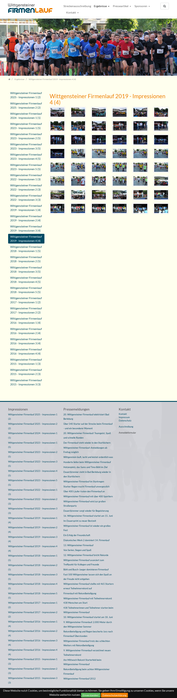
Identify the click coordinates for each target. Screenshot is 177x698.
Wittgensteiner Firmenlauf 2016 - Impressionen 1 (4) (26, 320)
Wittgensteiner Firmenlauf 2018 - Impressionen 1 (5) (26, 249)
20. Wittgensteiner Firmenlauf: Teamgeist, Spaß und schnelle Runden (87, 435)
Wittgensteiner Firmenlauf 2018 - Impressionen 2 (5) (26, 259)
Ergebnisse (100, 6)
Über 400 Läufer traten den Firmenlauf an (84, 491)
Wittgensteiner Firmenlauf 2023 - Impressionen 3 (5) (26, 146)
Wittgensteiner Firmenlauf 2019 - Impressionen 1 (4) (26, 207)
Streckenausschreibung (77, 6)
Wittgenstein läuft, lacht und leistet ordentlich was (88, 457)
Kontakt (71, 12)
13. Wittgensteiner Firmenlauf (78, 545)
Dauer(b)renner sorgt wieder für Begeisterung (86, 510)
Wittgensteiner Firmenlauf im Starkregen (83, 481)
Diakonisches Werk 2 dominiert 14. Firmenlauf (86, 540)
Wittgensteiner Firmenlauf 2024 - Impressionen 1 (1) (26, 115)
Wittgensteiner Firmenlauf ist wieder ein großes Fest (87, 528)
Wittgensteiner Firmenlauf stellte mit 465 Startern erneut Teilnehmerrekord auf (88, 586)
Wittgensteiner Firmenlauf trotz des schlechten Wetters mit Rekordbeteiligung (86, 643)
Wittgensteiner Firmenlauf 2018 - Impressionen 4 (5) (26, 279)
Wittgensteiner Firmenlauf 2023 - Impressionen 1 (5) (26, 126)
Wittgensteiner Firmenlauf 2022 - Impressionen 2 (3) (26, 187)
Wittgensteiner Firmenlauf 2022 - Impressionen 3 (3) (26, 197)
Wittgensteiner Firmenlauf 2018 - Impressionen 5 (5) (26, 290)
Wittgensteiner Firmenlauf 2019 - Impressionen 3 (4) (26, 228)
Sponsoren (141, 6)
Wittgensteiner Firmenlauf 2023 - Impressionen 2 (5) (26, 136)
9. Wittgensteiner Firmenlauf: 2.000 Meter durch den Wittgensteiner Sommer (87, 624)
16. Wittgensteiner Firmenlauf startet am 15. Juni (88, 515)
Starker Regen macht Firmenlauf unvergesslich (86, 486)
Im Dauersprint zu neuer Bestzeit (79, 520)
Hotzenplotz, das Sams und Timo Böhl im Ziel (85, 467)
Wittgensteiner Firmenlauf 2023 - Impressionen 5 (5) (26, 167)
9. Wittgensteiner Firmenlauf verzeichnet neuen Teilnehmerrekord (87, 652)
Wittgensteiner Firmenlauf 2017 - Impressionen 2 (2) (26, 310)
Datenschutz (125, 420)
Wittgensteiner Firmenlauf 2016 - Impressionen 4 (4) (26, 351)
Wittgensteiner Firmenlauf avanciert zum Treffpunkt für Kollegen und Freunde (83, 562)
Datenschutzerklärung (114, 695)
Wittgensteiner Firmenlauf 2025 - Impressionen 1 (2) (26, 95)
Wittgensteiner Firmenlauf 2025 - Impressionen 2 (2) (26, 105)
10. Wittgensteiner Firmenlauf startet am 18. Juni (88, 617)
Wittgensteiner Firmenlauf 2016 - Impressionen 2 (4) (26, 331)
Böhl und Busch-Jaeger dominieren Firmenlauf (86, 569)
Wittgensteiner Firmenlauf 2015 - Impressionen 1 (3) (26, 361)
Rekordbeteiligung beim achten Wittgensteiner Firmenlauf (86, 671)
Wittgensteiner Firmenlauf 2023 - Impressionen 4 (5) (26, 156)
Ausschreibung (126, 426)
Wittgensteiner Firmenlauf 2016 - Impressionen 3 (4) (26, 341)
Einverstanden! (91, 695)
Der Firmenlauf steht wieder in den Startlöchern (86, 442)
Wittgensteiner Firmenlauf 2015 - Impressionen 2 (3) (26, 371)
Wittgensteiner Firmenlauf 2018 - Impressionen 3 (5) (26, 269)
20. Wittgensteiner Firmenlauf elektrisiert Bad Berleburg (86, 416)
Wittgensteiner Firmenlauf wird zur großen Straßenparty (84, 503)
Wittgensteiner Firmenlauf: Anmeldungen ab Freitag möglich (85, 450)
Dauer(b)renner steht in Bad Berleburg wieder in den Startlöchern (87, 474)
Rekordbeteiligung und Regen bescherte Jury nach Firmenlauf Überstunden (88, 633)
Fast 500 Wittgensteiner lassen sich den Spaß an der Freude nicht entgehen (87, 576)
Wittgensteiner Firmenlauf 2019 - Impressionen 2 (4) (26, 218)
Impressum (124, 417)
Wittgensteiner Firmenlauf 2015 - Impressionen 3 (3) (26, 382)
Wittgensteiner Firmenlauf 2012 (79, 678)
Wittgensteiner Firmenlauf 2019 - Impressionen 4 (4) (26, 238)
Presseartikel (121, 6)
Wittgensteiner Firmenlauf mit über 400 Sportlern (88, 496)
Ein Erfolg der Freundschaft (76, 535)
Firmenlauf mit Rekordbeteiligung (79, 593)
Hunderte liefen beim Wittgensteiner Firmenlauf (87, 462)
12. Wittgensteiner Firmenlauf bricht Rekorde (85, 555)
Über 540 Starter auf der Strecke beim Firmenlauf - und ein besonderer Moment (88, 426)
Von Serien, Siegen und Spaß (77, 550)
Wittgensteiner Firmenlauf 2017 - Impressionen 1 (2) (26, 300)
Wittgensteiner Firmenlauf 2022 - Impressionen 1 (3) (26, 177)
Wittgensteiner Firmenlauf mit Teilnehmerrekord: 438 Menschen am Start (87, 600)
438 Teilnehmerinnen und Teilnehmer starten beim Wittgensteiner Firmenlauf (88, 610)
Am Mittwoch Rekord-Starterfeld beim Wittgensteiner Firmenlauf (82, 662)
